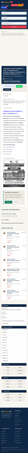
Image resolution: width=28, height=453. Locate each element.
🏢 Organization (4, 21)
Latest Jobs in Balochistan (8, 147)
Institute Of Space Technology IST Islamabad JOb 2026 (13, 247)
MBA (20, 397)
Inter (20, 394)
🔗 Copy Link (7, 89)
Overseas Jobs (5, 360)
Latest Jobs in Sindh (7, 151)
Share (20, 86)
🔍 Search (3, 10)
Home (3, 5)
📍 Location (4, 15)
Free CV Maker (5, 323)
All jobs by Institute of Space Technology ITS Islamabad (13, 321)
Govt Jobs (8, 5)
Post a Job (4, 7)
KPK (8, 370)
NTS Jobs (4, 347)
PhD (20, 400)
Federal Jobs (5, 337)
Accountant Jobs (18, 442)
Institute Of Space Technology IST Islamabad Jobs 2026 (13, 234)
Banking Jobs (5, 358)
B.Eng (8, 400)
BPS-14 (8, 387)
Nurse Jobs (17, 438)
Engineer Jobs (5, 355)
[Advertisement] (14, 51)
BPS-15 (20, 384)
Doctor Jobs (5, 353)
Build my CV (8, 202)
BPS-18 (8, 384)
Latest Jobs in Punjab (7, 149)
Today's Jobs (14, 5)
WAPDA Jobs (3, 442)
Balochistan (20, 370)
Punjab (8, 367)
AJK (8, 373)
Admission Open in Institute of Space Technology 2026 (13, 269)
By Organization (22, 449)
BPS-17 (8, 381)
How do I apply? (5, 219)
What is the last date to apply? (9, 214)
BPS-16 (20, 381)
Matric (8, 394)
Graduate (8, 397)
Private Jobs (11, 449)
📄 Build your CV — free (9, 86)
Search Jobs (14, 27)
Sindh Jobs (5, 332)
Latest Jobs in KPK (7, 154)
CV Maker (21, 5)
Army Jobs (5, 340)
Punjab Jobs (5, 329)
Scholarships (16, 449)
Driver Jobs (17, 440)
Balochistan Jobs (18, 420)
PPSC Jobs (5, 345)
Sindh (20, 367)
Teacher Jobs (5, 350)
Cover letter (16, 202)
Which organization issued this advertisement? (13, 223)
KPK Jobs (4, 335)
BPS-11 (20, 387)
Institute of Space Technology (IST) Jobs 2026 (13, 259)
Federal (20, 373)
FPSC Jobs (5, 342)
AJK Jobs (17, 422)
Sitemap (3, 449)
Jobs (6, 31)
